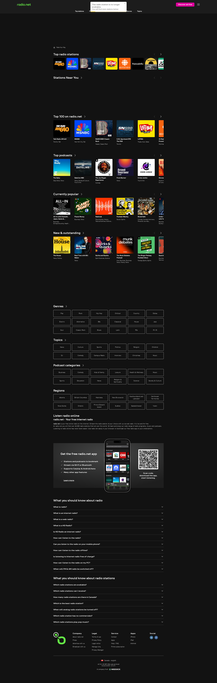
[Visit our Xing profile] (156, 637)
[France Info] (138, 64)
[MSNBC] (72, 64)
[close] (125, 3)
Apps (113, 640)
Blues (99, 330)
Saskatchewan (136, 406)
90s (136, 330)
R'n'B (155, 330)
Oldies (155, 313)
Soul (62, 330)
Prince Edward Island (99, 406)
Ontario (80, 406)
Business (62, 372)
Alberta (62, 397)
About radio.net (78, 637)
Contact (114, 637)
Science (136, 381)
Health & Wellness (136, 372)
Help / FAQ (115, 643)
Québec (117, 406)
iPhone (133, 637)
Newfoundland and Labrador (136, 398)
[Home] (54, 47)
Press (75, 640)
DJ (62, 355)
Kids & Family (99, 372)
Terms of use (96, 637)
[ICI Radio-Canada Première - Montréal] (125, 64)
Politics (117, 347)
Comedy (80, 355)
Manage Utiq (96, 647)
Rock (80, 313)
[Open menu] (198, 4)
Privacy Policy (96, 640)
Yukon (155, 406)
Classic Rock (80, 330)
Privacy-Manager (98, 650)
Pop (62, 313)
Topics (139, 11)
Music (155, 355)
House (136, 322)
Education (80, 381)
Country (136, 313)
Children (155, 347)
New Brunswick (118, 397)
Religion (136, 347)
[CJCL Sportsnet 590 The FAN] (98, 64)
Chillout (118, 313)
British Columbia (80, 397)
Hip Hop (99, 313)
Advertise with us (79, 643)
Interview (117, 355)
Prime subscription (118, 647)
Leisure (117, 372)
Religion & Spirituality (118, 381)
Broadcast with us (79, 647)
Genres (129, 11)
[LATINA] (112, 64)
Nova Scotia (62, 406)
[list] (108, 64)
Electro (62, 322)
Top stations (79, 11)
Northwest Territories (155, 398)
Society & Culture (155, 381)
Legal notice (96, 643)
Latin (118, 330)
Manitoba (99, 397)
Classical (117, 322)
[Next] (161, 53)
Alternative (81, 322)
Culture (80, 347)
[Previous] (154, 53)
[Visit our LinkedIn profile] (151, 637)
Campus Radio (99, 355)
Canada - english (110, 660)
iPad (132, 640)
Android (133, 643)
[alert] (108, 7)
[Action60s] (151, 64)
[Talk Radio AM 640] (59, 64)
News (62, 347)
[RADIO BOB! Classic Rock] (85, 64)
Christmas (136, 355)
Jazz (155, 322)
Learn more (69, 480)
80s (99, 322)
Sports (99, 347)
